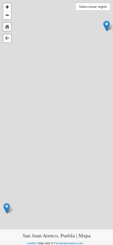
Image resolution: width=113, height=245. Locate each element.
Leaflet (31, 243)
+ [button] (7, 7)
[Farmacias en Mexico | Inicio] (7, 26)
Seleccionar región (93, 7)
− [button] (7, 15)
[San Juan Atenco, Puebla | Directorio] (7, 37)
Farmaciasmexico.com (68, 243)
